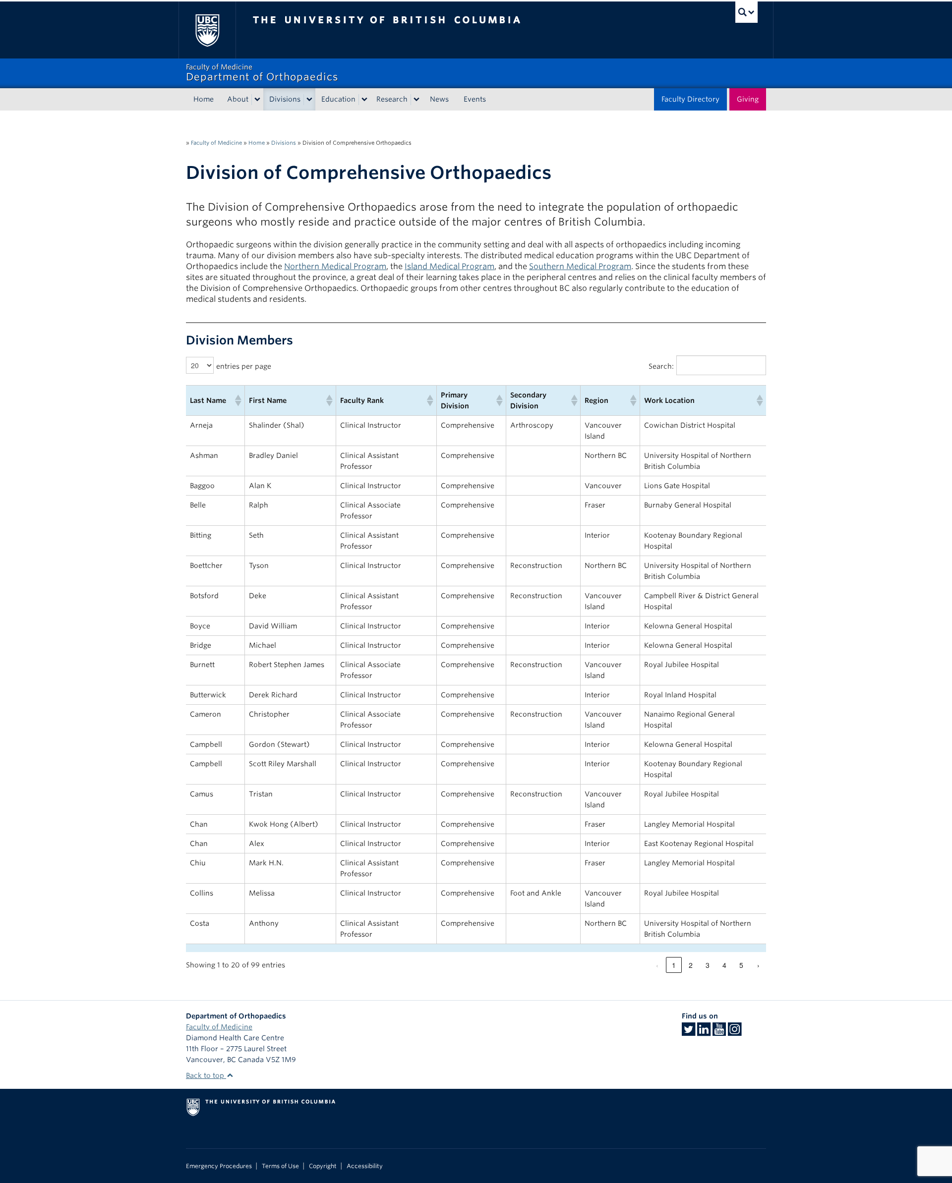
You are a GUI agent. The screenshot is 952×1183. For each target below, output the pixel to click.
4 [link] (724, 965)
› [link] (758, 965)
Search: (661, 366)
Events (475, 99)
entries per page (243, 366)
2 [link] (691, 965)
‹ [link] (657, 965)
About (237, 99)
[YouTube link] (719, 1032)
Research (392, 99)
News (439, 99)
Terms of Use (280, 1166)
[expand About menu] (257, 99)
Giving (748, 99)
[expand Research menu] (416, 99)
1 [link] (674, 965)
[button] (237, 400)
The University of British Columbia (207, 29)
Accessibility (365, 1166)
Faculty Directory (690, 99)
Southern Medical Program (580, 266)
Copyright (323, 1166)
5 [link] (741, 965)
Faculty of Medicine (216, 142)
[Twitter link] (688, 1032)
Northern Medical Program (335, 266)
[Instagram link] (734, 1032)
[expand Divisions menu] (309, 99)
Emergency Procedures (219, 1166)
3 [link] (708, 965)
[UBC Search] (746, 12)
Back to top (206, 1075)
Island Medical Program (449, 266)
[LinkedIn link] (704, 1032)
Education (338, 99)
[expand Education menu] (364, 99)
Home (203, 99)
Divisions (284, 99)
